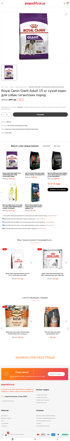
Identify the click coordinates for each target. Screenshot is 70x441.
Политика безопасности (43, 421)
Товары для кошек (41, 397)
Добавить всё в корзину (58, 189)
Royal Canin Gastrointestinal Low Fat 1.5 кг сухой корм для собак (17, 274)
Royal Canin (11, 125)
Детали (57, 146)
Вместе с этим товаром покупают (25, 146)
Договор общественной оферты (45, 415)
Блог (2, 421)
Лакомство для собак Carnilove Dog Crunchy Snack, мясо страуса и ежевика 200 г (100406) (17, 333)
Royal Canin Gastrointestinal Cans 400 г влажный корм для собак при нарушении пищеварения (52, 274)
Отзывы (38, 423)
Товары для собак (41, 395)
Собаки (12, 87)
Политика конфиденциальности (45, 418)
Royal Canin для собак (32, 129)
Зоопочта (20, 107)
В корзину (40, 114)
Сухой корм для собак (21, 87)
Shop (6, 87)
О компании (4, 423)
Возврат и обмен (6, 418)
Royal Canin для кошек (18, 129)
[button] (67, 3)
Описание (46, 146)
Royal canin (8, 129)
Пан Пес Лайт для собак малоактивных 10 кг (52, 333)
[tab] (25, 146)
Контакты (4, 426)
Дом (2, 87)
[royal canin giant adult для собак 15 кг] (9, 72)
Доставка (4, 415)
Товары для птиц (41, 402)
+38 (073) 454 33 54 (8, 401)
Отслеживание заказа (42, 426)
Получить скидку (56, 374)
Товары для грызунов (42, 400)
